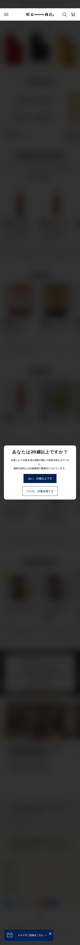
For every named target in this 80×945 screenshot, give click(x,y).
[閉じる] (50, 933)
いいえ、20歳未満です (40, 491)
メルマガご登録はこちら (30, 935)
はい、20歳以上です (40, 478)
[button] (6, 14)
